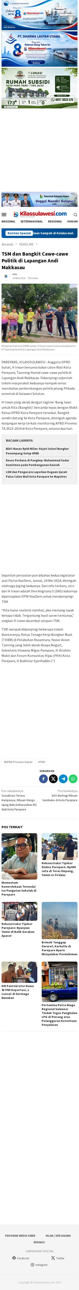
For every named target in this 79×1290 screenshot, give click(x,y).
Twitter (60, 1258)
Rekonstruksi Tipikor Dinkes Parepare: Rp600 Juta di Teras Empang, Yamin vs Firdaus (59, 869)
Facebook (23, 1258)
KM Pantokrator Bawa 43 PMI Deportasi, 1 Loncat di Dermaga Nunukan (18, 992)
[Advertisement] (39, 152)
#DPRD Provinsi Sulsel (18, 762)
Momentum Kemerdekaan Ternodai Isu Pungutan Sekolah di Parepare (19, 888)
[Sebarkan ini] (43, 778)
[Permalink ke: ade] (6, 276)
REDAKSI (39, 1242)
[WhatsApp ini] (73, 778)
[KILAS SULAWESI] (39, 214)
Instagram (42, 1265)
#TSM (41, 762)
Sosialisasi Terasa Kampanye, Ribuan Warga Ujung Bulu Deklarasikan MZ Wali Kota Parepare (19, 800)
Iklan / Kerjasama (58, 1236)
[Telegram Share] (63, 778)
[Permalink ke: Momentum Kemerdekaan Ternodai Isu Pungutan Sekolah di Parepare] (19, 856)
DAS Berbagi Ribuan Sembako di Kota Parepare (59, 795)
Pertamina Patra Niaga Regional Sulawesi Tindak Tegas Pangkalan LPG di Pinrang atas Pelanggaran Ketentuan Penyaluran (59, 1015)
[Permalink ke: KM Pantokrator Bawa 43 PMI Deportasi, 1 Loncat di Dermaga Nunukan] (19, 972)
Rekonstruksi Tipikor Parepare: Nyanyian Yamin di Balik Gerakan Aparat (18, 930)
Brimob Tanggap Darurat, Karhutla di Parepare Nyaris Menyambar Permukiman (59, 948)
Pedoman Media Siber (20, 1236)
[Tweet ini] (53, 778)
